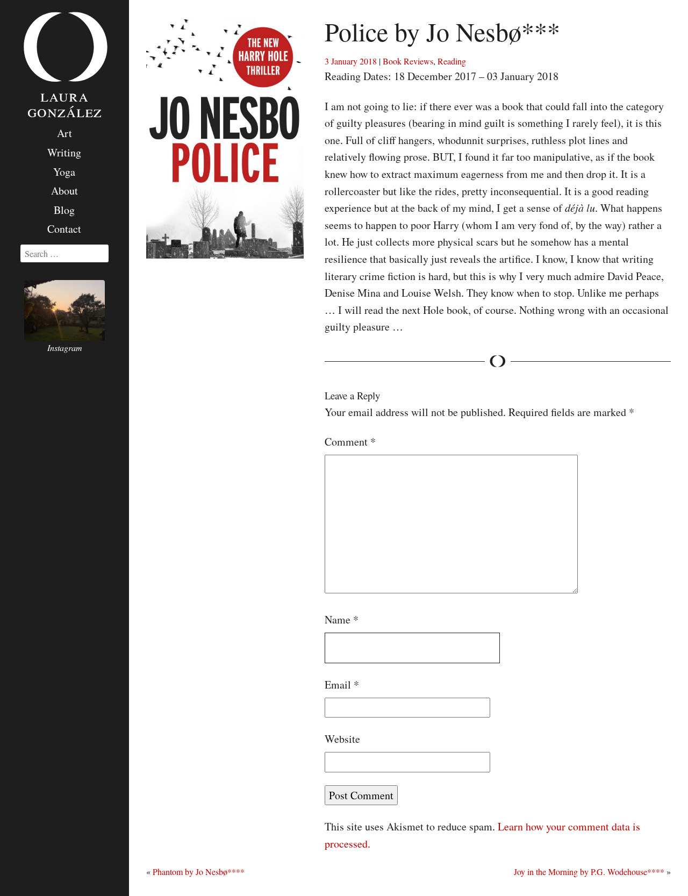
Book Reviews (408, 61)
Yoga (64, 171)
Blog (64, 210)
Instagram (64, 347)
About (64, 190)
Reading (452, 61)
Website (342, 739)
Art (64, 133)
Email (342, 684)
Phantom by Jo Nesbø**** (199, 871)
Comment (350, 441)
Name (342, 619)
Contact (64, 228)
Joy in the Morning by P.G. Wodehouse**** (589, 871)
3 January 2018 (351, 61)
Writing (64, 152)
